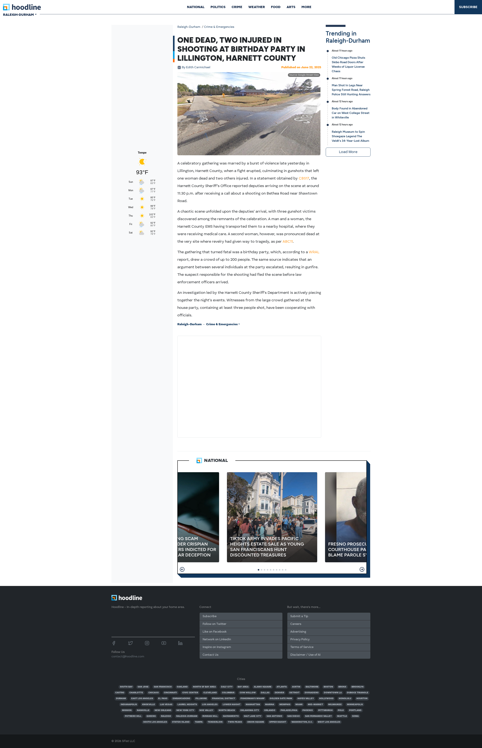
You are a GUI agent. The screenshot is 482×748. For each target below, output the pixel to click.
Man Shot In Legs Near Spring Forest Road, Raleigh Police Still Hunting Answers (351, 89)
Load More (348, 152)
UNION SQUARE (255, 722)
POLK (341, 710)
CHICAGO (153, 693)
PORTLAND (355, 710)
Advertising (298, 631)
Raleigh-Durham (188, 27)
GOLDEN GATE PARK (281, 698)
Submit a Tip (299, 616)
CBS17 (304, 178)
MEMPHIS (284, 704)
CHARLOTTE (136, 693)
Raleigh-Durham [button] (18, 15)
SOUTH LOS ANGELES (155, 722)
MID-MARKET (315, 704)
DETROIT (294, 693)
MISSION (127, 710)
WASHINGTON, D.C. (302, 722)
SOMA (355, 716)
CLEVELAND (210, 693)
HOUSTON (362, 698)
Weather (256, 7)
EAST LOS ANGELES (142, 698)
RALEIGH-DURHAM (186, 716)
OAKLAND (182, 687)
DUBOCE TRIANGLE (357, 693)
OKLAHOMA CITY (249, 710)
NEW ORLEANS (163, 710)
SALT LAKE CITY (252, 716)
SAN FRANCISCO (163, 687)
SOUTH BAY (126, 687)
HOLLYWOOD (326, 698)
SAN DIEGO (293, 716)
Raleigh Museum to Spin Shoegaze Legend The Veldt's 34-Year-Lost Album (350, 136)
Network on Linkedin (217, 639)
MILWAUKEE (335, 704)
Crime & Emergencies (219, 27)
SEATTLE (342, 716)
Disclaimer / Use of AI (305, 654)
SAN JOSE (143, 687)
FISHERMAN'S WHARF (252, 698)
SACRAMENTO (231, 716)
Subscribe (468, 7)
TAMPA (199, 722)
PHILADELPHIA (289, 710)
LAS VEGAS (166, 704)
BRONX (342, 687)
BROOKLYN (358, 687)
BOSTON (328, 687)
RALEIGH (166, 716)
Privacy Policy (300, 639)
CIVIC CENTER (190, 693)
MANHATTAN (253, 704)
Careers (295, 624)
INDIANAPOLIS (129, 704)
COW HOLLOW (248, 693)
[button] (182, 569)
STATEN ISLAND (181, 722)
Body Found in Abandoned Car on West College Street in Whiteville (350, 113)
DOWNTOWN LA (333, 693)
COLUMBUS (228, 693)
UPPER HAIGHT (277, 722)
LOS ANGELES (209, 704)
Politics (218, 7)
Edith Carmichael (196, 67)
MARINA (269, 704)
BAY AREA (243, 687)
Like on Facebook (215, 631)
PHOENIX (307, 710)
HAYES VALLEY (305, 698)
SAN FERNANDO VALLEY (318, 716)
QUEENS (151, 716)
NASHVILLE (143, 710)
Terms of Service (301, 647)
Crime (237, 7)
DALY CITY (227, 687)
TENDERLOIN (215, 722)
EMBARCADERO (181, 698)
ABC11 (288, 242)
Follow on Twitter (214, 624)
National (195, 7)
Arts (291, 7)
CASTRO (119, 693)
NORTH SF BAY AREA (204, 687)
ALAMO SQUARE (263, 687)
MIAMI (299, 704)
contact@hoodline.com (127, 656)
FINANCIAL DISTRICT (223, 698)
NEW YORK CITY (185, 710)
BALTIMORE (312, 687)
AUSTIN (296, 687)
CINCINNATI (170, 693)
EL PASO (162, 698)
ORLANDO (269, 710)
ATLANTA (282, 687)
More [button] (306, 7)
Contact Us (210, 654)
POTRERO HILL (133, 716)
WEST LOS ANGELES (329, 722)
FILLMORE (201, 698)
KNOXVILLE (148, 704)
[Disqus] (249, 386)
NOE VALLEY (206, 710)
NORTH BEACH (227, 710)
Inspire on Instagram (217, 647)
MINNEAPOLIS (355, 704)
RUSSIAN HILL (210, 716)
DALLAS (265, 693)
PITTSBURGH (325, 710)
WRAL (314, 252)
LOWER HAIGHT (231, 704)
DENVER (279, 693)
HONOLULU (345, 698)
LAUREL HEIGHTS (187, 704)
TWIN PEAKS (235, 722)
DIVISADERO (312, 693)
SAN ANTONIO (274, 716)
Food (276, 7)
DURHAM (121, 698)
